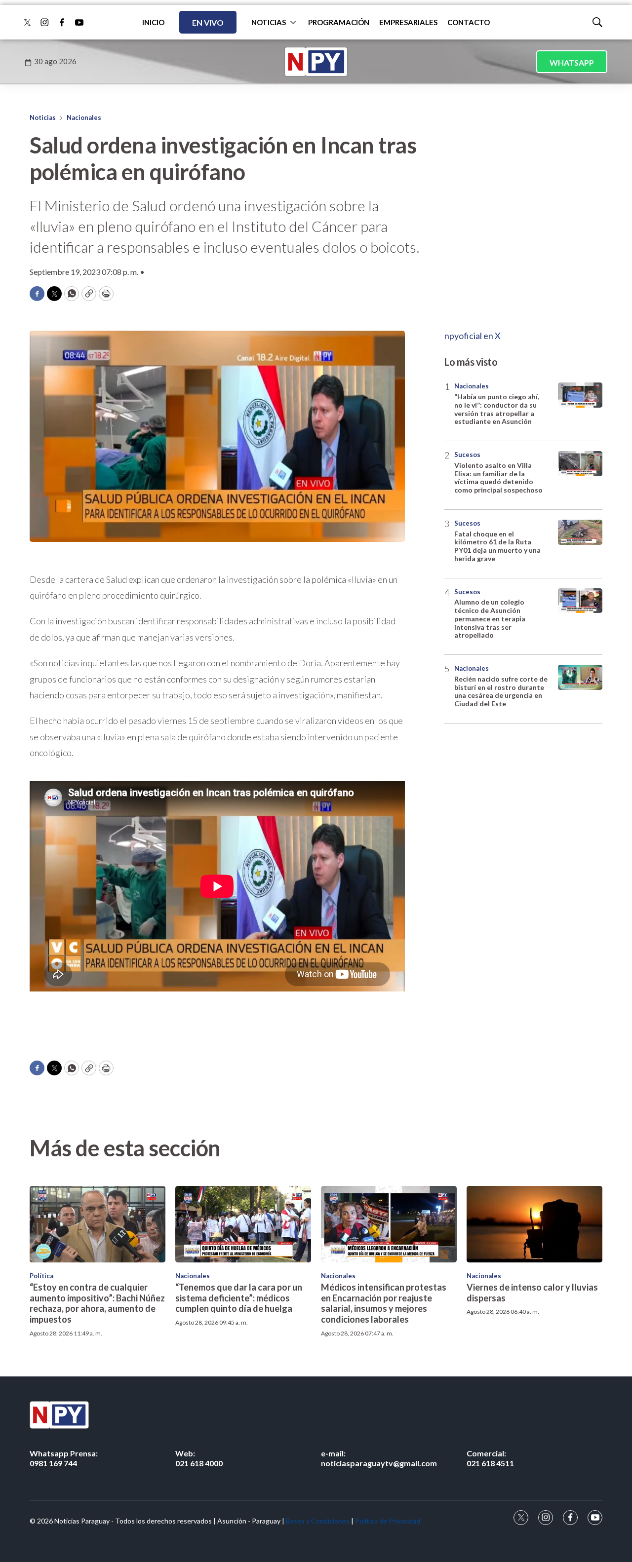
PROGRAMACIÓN (338, 22)
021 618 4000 (199, 1457)
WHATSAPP (572, 62)
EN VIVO (208, 22)
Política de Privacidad (387, 1521)
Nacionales (84, 117)
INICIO (153, 22)
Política (41, 1276)
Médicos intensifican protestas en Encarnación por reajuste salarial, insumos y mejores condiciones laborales (383, 1303)
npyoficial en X (472, 335)
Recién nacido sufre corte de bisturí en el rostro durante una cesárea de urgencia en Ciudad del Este (501, 691)
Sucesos (467, 454)
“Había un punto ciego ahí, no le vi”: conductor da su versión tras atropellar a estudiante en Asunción (496, 408)
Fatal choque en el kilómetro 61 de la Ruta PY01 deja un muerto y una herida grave (497, 546)
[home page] (316, 61)
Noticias (43, 117)
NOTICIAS (268, 22)
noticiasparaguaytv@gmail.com (379, 1457)
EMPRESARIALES (408, 22)
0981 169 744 (64, 1457)
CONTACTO (468, 22)
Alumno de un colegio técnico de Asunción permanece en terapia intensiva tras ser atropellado (489, 618)
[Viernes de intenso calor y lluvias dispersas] (534, 1224)
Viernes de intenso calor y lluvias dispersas (532, 1292)
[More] (293, 22)
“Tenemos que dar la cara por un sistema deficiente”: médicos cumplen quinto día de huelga (238, 1298)
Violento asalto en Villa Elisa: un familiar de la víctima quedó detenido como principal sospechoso (498, 477)
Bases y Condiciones (318, 1521)
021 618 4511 (490, 1457)
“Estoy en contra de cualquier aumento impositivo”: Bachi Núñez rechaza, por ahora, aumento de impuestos (97, 1303)
